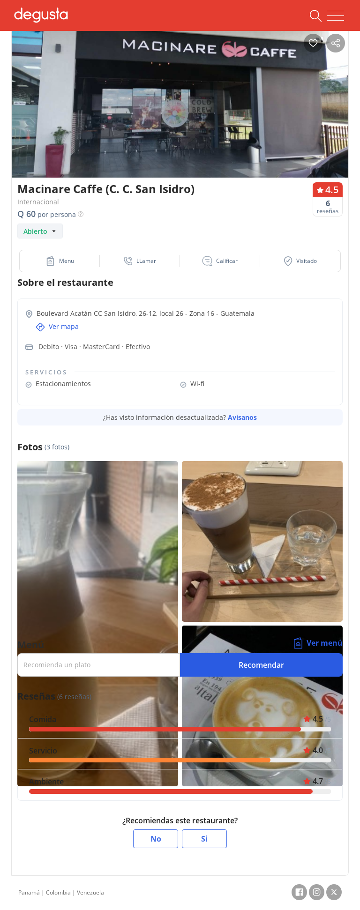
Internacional (38, 201)
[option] (180, 114)
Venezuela (90, 892)
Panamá (29, 892)
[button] (60, 261)
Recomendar (261, 665)
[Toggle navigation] (335, 16)
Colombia (58, 892)
